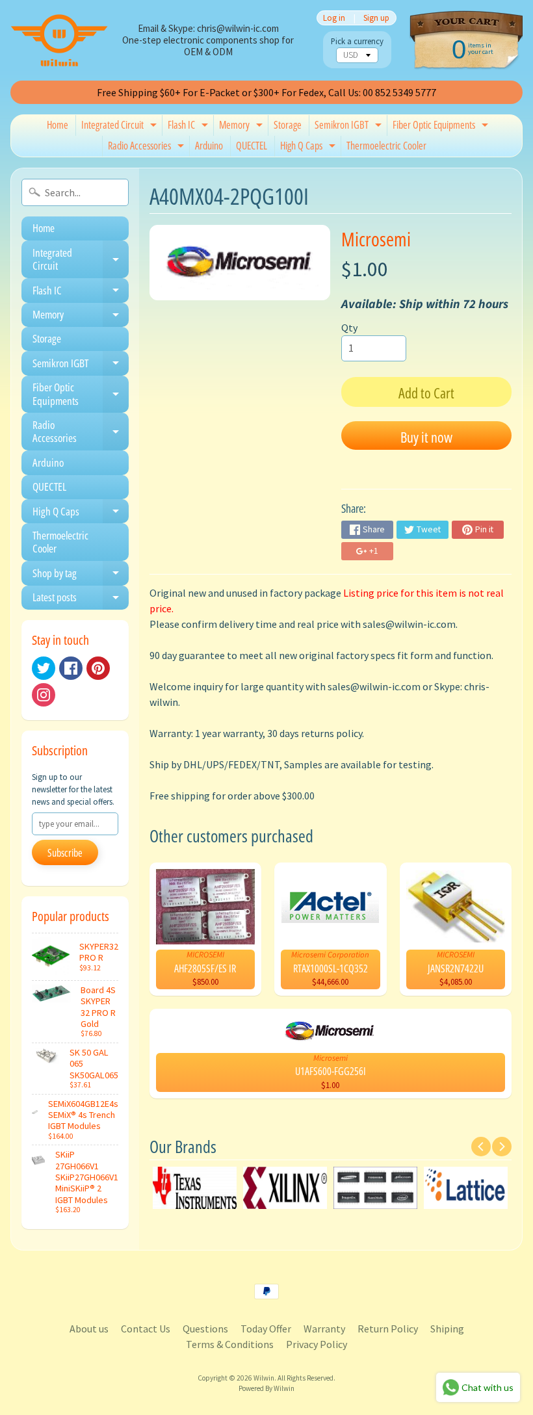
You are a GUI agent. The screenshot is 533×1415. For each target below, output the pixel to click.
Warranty (324, 1328)
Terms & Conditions (230, 1344)
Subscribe (65, 853)
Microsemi (376, 239)
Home (57, 125)
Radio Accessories (147, 147)
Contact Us (145, 1328)
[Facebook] (71, 668)
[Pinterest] (98, 668)
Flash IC (189, 127)
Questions (205, 1328)
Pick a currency (357, 41)
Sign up (376, 18)
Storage (288, 125)
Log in (334, 18)
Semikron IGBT (350, 127)
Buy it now (426, 437)
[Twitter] (43, 668)
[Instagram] (43, 695)
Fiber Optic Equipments (442, 127)
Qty (349, 327)
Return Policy (388, 1328)
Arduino (209, 145)
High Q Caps (309, 147)
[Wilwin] (59, 40)
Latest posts (80, 600)
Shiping (447, 1328)
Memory (242, 127)
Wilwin (264, 1378)
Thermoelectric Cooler (386, 145)
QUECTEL (251, 145)
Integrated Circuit (120, 127)
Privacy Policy (316, 1344)
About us (89, 1328)
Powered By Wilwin (266, 1388)
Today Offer (265, 1328)
